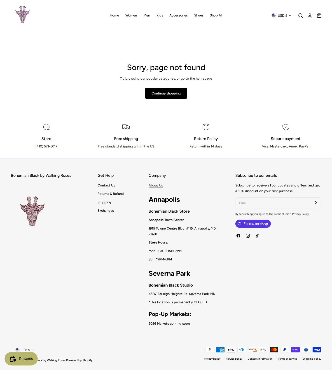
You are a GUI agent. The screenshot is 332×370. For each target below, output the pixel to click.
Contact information (260, 358)
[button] (301, 15)
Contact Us (106, 185)
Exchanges (106, 211)
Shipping (104, 202)
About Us (156, 185)
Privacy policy (212, 358)
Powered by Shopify (79, 360)
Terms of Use (282, 214)
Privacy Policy (300, 214)
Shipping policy (311, 358)
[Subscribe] (315, 202)
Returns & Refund (111, 194)
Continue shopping (166, 93)
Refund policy (234, 358)
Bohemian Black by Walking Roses (43, 360)
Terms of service (287, 358)
